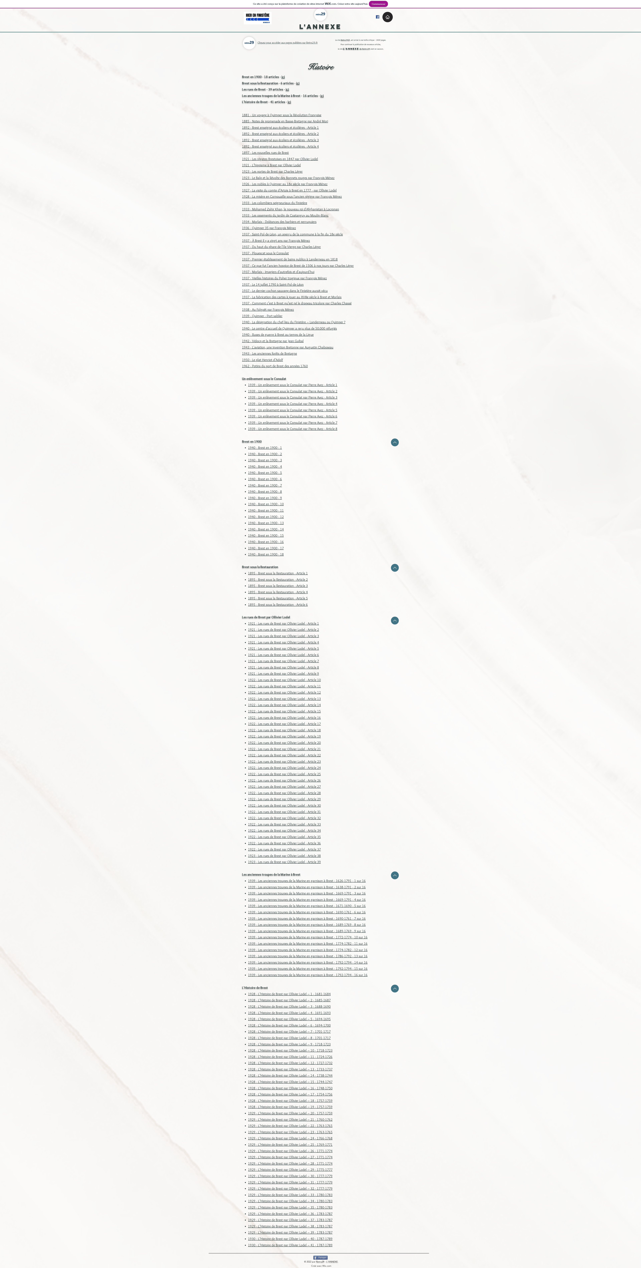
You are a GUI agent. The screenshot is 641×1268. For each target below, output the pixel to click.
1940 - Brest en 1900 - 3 (265, 460)
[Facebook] (377, 17)
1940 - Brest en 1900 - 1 (265, 448)
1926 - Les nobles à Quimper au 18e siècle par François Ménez (285, 184)
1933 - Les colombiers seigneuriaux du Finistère (274, 203)
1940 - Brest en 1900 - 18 (266, 554)
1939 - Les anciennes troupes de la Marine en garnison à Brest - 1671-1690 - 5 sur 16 (307, 906)
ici (283, 77)
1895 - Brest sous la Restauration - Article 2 (278, 580)
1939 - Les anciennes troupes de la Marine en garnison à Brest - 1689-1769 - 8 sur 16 (307, 925)
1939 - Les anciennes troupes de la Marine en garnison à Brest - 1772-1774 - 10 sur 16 (308, 937)
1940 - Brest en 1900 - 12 (266, 517)
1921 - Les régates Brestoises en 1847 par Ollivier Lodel (280, 159)
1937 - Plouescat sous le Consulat (265, 253)
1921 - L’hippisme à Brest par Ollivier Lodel (271, 165)
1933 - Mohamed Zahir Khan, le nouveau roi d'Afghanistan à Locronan (290, 209)
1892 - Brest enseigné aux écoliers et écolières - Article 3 (280, 140)
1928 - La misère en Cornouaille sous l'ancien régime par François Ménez (292, 197)
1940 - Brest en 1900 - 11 (266, 510)
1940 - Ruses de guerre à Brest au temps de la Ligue (278, 335)
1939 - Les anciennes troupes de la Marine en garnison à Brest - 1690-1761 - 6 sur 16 (307, 912)
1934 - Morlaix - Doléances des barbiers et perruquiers (279, 222)
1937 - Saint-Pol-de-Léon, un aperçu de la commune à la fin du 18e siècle (292, 234)
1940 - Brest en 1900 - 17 (266, 548)
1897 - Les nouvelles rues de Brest (265, 153)
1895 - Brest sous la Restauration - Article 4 (278, 592)
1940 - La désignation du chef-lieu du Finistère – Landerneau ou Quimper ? (293, 322)
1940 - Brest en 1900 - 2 (265, 454)
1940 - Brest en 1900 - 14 (266, 529)
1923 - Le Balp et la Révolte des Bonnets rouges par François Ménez (288, 178)
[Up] (395, 442)
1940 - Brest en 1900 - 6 (265, 479)
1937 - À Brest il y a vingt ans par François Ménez (276, 241)
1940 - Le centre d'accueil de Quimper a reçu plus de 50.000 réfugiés (289, 328)
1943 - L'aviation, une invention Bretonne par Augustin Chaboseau (287, 347)
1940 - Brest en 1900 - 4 (265, 467)
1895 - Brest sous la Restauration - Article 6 (278, 605)
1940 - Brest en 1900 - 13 (266, 523)
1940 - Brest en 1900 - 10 (266, 504)
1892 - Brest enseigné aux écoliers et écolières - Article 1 (280, 128)
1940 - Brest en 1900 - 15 (266, 535)
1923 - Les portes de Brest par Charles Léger (272, 171)
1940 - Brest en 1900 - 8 (265, 492)
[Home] (387, 17)
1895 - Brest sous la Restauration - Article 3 (278, 586)
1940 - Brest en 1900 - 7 (265, 485)
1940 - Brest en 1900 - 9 (265, 498)
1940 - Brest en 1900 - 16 (266, 542)
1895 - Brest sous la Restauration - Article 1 (278, 573)
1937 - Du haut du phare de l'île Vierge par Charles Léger (281, 247)
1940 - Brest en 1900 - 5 (265, 473)
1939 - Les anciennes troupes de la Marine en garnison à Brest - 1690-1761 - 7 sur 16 (307, 919)
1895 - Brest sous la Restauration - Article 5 (278, 598)
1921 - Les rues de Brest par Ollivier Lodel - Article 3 (283, 636)
